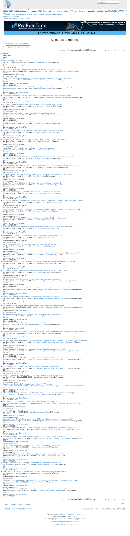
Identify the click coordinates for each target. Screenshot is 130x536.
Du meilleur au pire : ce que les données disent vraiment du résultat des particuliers (33, 305)
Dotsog (8, 71)
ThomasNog (10, 80)
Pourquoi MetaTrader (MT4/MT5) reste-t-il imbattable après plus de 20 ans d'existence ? (35, 218)
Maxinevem (10, 447)
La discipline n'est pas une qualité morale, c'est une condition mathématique (31, 366)
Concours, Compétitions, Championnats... (51, 491)
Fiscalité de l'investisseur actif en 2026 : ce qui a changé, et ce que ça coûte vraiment (34, 139)
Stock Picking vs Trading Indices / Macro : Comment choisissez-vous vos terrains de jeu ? (35, 471)
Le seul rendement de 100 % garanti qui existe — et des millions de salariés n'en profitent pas (37, 174)
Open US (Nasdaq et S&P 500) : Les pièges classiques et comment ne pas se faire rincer (36, 358)
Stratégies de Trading (42, 62)
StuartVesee (10, 377)
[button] (100, 51)
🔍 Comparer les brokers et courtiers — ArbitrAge (65, 514)
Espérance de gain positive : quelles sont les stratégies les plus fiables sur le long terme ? (36, 288)
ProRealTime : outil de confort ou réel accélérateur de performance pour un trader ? (33, 235)
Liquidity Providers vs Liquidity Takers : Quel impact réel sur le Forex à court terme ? (33, 375)
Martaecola (10, 316)
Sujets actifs (25, 18)
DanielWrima (10, 333)
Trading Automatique (44, 193)
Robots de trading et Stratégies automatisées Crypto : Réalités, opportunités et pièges (34, 349)
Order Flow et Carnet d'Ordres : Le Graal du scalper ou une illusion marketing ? (32, 183)
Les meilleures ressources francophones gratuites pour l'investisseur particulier (31, 279)
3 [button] (111, 50)
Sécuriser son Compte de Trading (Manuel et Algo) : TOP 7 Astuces (27, 384)
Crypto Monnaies (42, 447)
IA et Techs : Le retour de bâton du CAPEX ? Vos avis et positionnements (30, 401)
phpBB (57, 519)
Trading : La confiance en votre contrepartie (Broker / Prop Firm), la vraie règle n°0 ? (34, 436)
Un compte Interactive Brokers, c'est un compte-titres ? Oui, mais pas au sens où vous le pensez (38, 157)
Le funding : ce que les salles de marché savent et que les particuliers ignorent (32, 69)
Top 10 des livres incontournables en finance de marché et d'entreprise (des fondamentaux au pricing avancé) (43, 200)
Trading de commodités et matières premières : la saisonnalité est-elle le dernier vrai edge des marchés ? (41, 253)
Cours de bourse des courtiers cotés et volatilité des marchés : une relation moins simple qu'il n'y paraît (40, 165)
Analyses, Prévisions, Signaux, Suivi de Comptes (52, 71)
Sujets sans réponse (11, 18)
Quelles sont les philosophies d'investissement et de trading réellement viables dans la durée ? (38, 95)
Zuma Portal (71, 516)
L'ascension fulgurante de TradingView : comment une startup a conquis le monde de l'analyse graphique (42, 209)
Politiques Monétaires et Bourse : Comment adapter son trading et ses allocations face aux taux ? (39, 428)
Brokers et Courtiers (44, 123)
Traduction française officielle (61, 521)
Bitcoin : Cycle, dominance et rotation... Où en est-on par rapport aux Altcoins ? (32, 445)
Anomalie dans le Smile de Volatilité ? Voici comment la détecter (26, 323)
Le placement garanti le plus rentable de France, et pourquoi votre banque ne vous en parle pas (38, 87)
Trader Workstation (44, 141)
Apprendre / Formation (46, 88)
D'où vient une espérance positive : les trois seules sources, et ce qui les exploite (32, 104)
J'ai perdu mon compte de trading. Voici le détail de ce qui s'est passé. (29, 113)
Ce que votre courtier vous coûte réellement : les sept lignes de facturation (30, 122)
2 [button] (108, 50)
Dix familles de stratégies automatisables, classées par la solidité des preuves (31, 192)
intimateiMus (10, 421)
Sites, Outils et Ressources (46, 456)
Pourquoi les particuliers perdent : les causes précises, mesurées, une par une (32, 296)
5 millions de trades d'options (13, 410)
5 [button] (117, 50)
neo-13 (8, 62)
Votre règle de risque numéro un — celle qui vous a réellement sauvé (28, 148)
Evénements (41, 176)
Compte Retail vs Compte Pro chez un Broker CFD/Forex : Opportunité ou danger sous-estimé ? (38, 419)
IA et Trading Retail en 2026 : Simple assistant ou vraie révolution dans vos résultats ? (34, 489)
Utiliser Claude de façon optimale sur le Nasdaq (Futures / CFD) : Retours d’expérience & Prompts (39, 393)
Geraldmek (10, 289)
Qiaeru (76, 521)
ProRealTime (41, 150)
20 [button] (123, 50)
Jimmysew (9, 403)
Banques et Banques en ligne (48, 167)
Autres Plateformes (44, 132)
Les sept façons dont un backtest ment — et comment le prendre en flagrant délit (33, 130)
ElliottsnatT (12, 386)
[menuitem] (16, 11)
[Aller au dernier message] (25, 66)
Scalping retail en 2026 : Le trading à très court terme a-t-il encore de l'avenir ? (32, 463)
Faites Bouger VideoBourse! (48, 80)
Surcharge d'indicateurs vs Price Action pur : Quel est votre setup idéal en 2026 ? (33, 454)
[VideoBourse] (65, 4)
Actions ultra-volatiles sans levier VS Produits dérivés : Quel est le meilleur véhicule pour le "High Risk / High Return (45, 340)
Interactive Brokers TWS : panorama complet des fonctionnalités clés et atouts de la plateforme (38, 227)
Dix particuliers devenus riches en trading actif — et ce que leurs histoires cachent (33, 314)
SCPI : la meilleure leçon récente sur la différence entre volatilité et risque (30, 244)
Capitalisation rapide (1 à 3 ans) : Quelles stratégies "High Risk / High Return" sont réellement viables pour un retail (45, 331)
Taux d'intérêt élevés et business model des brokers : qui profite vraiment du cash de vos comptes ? (39, 262)
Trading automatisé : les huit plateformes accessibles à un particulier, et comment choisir (35, 270)
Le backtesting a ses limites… (14, 60)
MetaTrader (41, 220)
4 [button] (114, 50)
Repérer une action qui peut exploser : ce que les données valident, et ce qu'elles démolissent (37, 78)
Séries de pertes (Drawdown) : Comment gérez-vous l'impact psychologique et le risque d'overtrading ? (40, 480)
